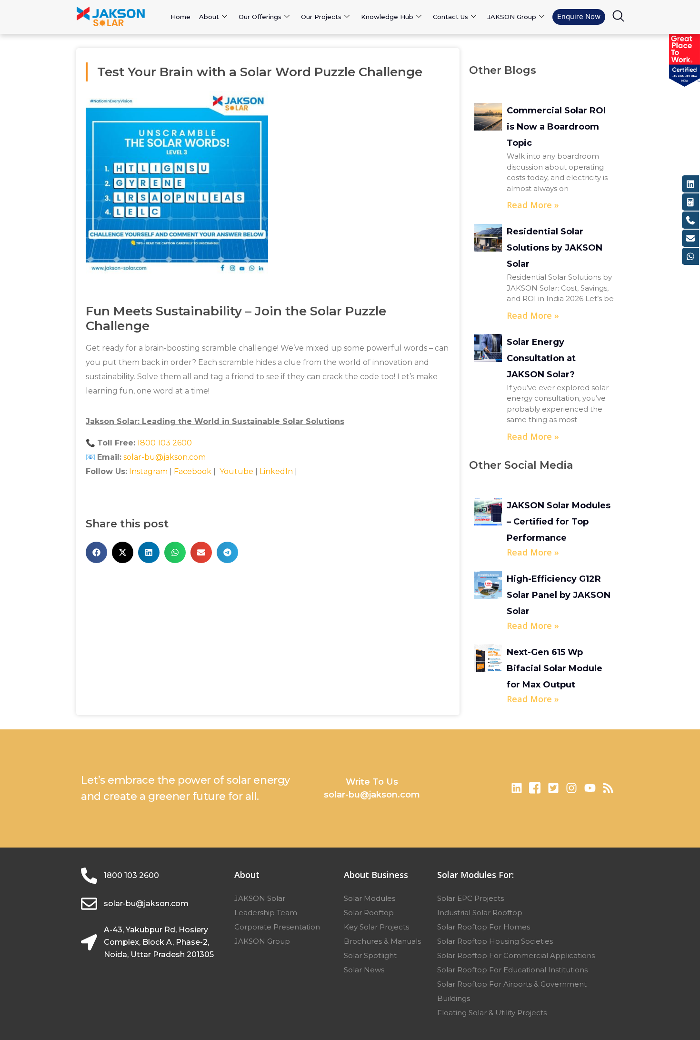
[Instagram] (571, 788)
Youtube (235, 471)
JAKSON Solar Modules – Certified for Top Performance (558, 521)
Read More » (533, 205)
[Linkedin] (517, 788)
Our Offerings (260, 16)
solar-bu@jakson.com (164, 457)
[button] (96, 552)
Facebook (192, 471)
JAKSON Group (512, 16)
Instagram (148, 471)
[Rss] (608, 788)
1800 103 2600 (164, 442)
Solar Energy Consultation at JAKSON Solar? (541, 358)
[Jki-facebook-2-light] (535, 788)
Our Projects (321, 16)
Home (180, 16)
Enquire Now (578, 16)
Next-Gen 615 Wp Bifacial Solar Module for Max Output (554, 668)
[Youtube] (589, 788)
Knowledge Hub (387, 16)
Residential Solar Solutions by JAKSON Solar (554, 247)
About (209, 16)
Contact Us (450, 16)
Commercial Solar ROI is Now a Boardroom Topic (556, 126)
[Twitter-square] (553, 788)
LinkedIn (276, 471)
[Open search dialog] (618, 18)
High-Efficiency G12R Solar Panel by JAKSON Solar (558, 595)
